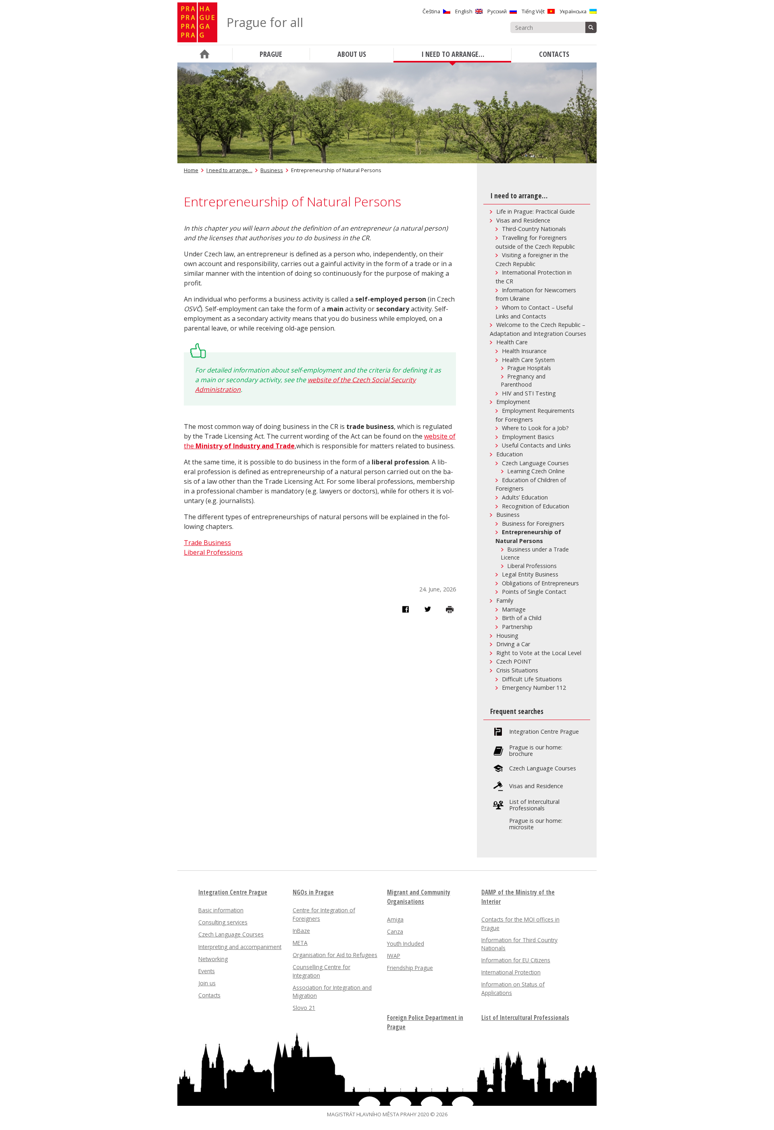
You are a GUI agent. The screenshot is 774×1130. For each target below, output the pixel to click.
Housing (507, 635)
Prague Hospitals (529, 368)
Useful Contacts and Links (536, 445)
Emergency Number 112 (534, 687)
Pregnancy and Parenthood (523, 381)
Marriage (514, 609)
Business (271, 170)
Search (591, 27)
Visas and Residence (523, 220)
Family (504, 600)
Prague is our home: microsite (535, 824)
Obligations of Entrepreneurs (540, 583)
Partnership (517, 627)
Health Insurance (524, 351)
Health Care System (528, 360)
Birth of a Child (521, 618)
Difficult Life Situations (532, 679)
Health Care (512, 342)
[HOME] (204, 53)
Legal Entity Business (530, 574)
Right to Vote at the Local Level (538, 653)
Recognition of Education (535, 506)
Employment (513, 402)
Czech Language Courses (535, 463)
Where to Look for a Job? (535, 428)
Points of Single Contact (534, 591)
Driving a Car (513, 644)
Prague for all (265, 22)
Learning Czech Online (536, 471)
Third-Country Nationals (534, 229)
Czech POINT (514, 661)
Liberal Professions (213, 552)
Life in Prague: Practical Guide (535, 211)
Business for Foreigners (533, 523)
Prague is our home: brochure (535, 750)
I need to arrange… (229, 170)
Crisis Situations (517, 670)
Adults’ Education (525, 497)
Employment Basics (528, 437)
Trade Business (207, 542)
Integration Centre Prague (544, 731)
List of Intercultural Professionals (534, 805)
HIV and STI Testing (529, 393)
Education (509, 454)
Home (191, 170)
